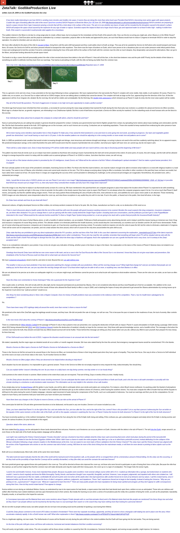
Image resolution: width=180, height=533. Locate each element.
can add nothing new (71, 260)
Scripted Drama (26, 387)
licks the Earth (155, 429)
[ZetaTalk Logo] (93, 4)
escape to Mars (43, 45)
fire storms (21, 429)
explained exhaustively (17, 260)
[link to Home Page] (3, 4)
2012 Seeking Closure (44, 327)
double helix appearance (102, 98)
